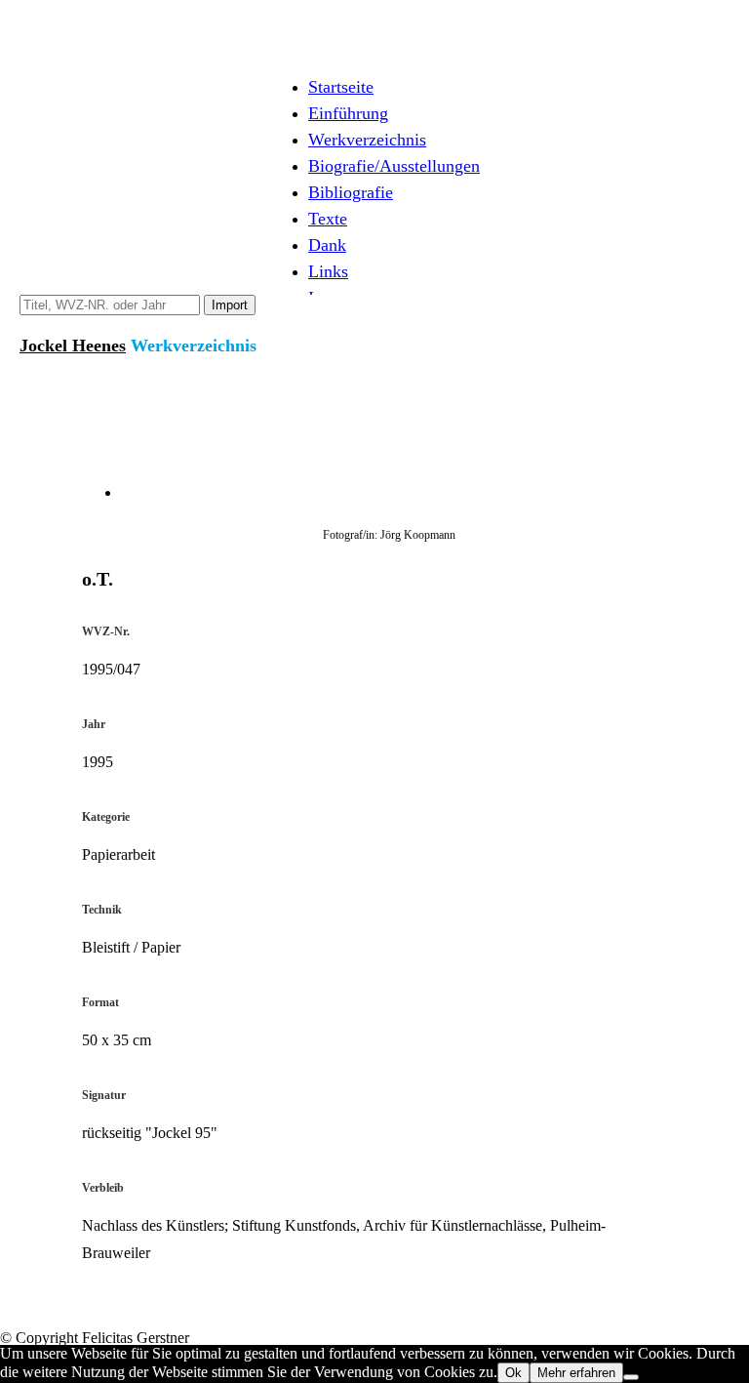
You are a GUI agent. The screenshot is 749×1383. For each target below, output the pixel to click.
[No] (631, 1377)
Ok (513, 1372)
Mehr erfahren (576, 1372)
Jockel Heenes (73, 345)
